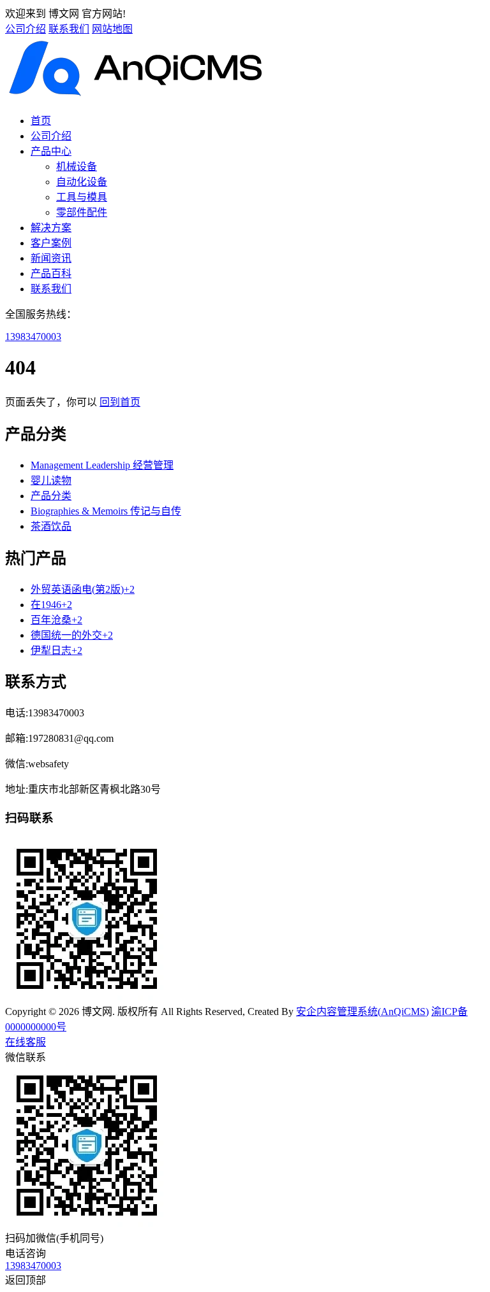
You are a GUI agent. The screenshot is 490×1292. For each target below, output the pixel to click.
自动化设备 (81, 181)
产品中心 (51, 151)
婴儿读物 (51, 480)
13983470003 (33, 336)
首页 (41, 120)
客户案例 (51, 243)
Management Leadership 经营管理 (102, 465)
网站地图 (112, 29)
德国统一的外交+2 (72, 635)
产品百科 (51, 273)
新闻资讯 (51, 258)
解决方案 (51, 227)
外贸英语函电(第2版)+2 (83, 589)
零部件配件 (81, 212)
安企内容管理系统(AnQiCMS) (362, 1011)
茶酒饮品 (51, 526)
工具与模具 (81, 197)
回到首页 (120, 402)
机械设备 (76, 166)
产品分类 (51, 495)
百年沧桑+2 (56, 619)
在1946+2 (51, 604)
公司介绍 (25, 29)
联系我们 (68, 29)
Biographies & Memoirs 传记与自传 (106, 511)
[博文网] (137, 95)
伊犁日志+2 (56, 650)
